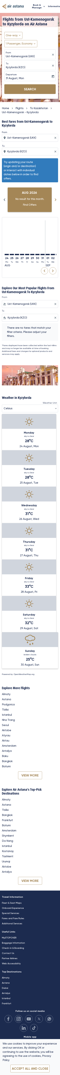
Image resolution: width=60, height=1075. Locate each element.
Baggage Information (13, 943)
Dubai (5, 988)
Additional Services (12, 923)
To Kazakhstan (39, 108)
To (7, 63)
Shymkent (8, 835)
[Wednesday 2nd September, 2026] (53, 254)
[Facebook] (8, 1019)
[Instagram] (18, 1019)
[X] (39, 1019)
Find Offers (29, 204)
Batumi (6, 766)
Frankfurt (7, 820)
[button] (20, 43)
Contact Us (8, 953)
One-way (12, 35)
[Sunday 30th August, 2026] (37, 254)
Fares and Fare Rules (13, 918)
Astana (6, 699)
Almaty (6, 694)
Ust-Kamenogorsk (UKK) (20, 56)
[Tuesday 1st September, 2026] (48, 254)
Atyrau (6, 735)
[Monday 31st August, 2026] (42, 254)
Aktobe (6, 730)
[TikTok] (34, 1028)
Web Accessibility (11, 963)
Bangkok (7, 761)
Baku (5, 756)
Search (30, 89)
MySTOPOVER (9, 937)
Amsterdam (9, 745)
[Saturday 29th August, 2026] (32, 254)
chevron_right (55, 199)
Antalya (7, 750)
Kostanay (8, 851)
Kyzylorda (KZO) (15, 67)
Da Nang (7, 840)
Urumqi (6, 861)
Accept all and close (30, 1068)
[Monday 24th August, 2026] (7, 254)
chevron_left (4, 199)
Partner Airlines (9, 958)
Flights (20, 108)
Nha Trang (8, 720)
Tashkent (7, 856)
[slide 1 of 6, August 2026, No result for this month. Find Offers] (30, 199)
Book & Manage (39, 6)
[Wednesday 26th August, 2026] (17, 254)
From (8, 52)
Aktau (5, 740)
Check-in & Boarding (13, 948)
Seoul (5, 725)
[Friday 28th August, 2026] (27, 254)
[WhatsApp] (49, 1019)
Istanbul (7, 714)
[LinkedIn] (24, 1028)
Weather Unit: (50, 403)
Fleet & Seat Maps (12, 903)
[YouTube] (29, 1019)
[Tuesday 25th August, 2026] (12, 254)
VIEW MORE (30, 775)
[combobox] (30, 138)
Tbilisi (5, 709)
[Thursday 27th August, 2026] (22, 254)
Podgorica (8, 704)
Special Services (10, 913)
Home (5, 108)
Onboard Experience (13, 908)
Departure (11, 74)
